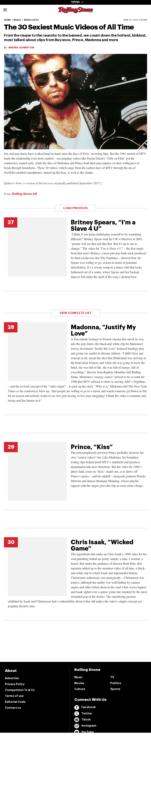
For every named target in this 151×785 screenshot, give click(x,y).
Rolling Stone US (24, 194)
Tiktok (86, 719)
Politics (115, 683)
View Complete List (75, 313)
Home (7, 20)
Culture (79, 689)
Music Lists (31, 20)
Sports (115, 689)
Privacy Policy (15, 684)
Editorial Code (15, 701)
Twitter (86, 713)
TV (112, 677)
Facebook (88, 707)
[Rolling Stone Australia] (75, 11)
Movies (79, 683)
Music (17, 20)
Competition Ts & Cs (20, 690)
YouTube (87, 732)
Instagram (88, 725)
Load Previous (75, 208)
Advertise (12, 678)
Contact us (13, 707)
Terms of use (14, 696)
